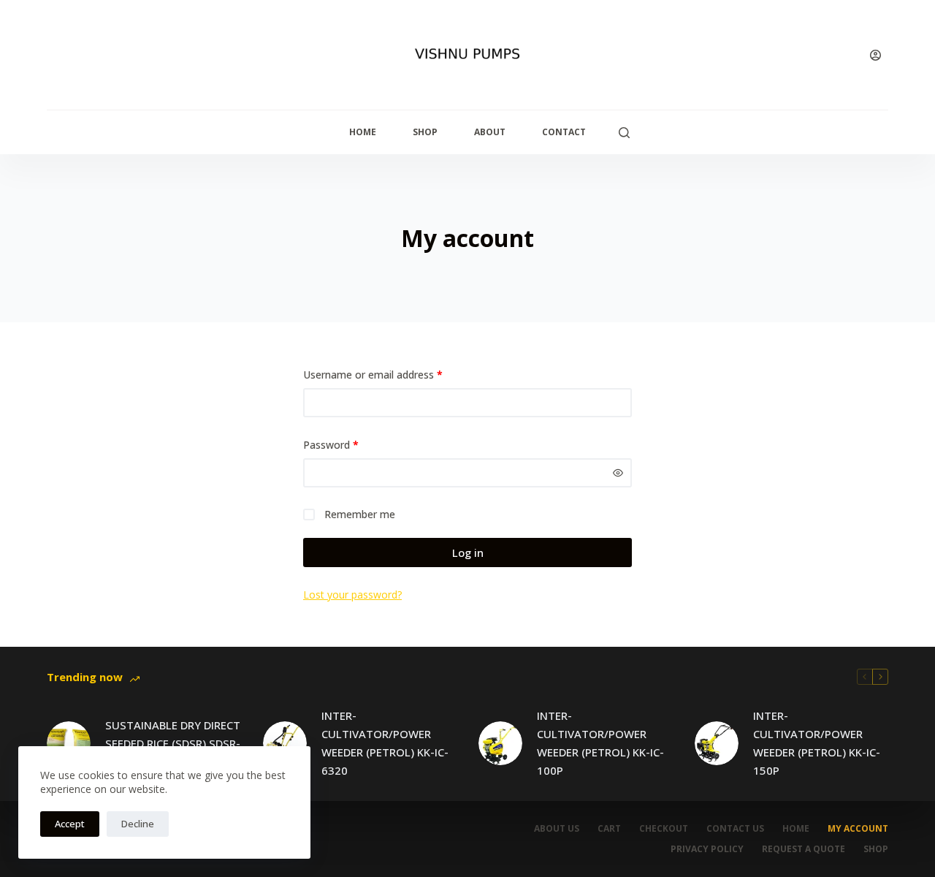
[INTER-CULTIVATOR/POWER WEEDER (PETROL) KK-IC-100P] (500, 743)
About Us (556, 829)
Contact (564, 132)
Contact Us (735, 829)
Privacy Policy (707, 849)
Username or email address (393, 374)
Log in (468, 552)
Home (362, 132)
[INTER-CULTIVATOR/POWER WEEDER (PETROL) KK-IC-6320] (285, 743)
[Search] (624, 132)
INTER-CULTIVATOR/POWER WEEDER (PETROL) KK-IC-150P (816, 742)
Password (351, 444)
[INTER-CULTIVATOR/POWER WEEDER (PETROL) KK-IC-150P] (717, 743)
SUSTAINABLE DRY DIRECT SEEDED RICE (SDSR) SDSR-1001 (172, 743)
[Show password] (618, 473)
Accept (70, 823)
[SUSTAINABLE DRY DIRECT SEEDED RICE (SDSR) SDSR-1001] (69, 743)
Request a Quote (803, 849)
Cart (609, 829)
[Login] (875, 55)
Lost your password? (352, 594)
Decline (137, 823)
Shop (425, 132)
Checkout (663, 829)
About (489, 132)
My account (858, 829)
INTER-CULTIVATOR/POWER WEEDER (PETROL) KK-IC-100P (600, 742)
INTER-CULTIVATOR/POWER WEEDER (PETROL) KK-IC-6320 (385, 742)
